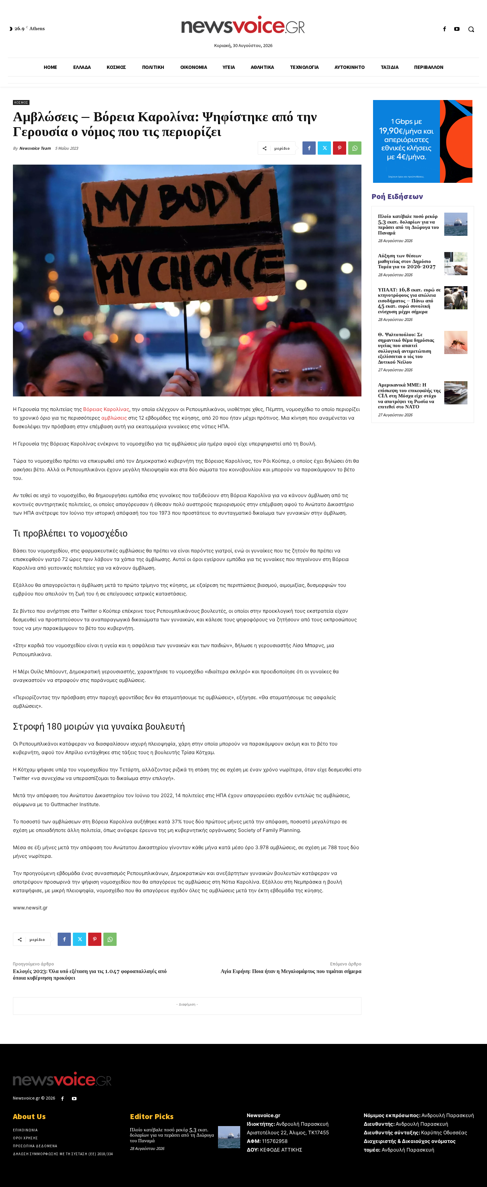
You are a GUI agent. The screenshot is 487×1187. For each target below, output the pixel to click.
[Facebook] (444, 29)
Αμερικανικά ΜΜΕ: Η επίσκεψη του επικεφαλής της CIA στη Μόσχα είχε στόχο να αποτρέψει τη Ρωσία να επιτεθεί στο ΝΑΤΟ (409, 396)
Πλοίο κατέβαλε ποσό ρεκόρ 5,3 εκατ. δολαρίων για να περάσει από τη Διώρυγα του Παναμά (408, 224)
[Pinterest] (339, 148)
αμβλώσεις (114, 418)
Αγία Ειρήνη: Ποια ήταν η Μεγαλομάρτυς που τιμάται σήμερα (291, 971)
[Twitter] (324, 148)
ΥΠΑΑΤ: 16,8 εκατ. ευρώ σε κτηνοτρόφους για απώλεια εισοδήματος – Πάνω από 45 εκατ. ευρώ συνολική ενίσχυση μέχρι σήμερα (409, 301)
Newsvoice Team (35, 148)
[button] (471, 29)
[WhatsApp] (354, 148)
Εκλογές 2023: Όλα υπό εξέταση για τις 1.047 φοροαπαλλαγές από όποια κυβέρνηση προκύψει (90, 974)
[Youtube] (457, 29)
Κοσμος (21, 102)
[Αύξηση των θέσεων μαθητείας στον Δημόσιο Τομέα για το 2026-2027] (455, 263)
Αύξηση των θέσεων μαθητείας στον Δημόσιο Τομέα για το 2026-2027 (406, 261)
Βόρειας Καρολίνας (106, 409)
